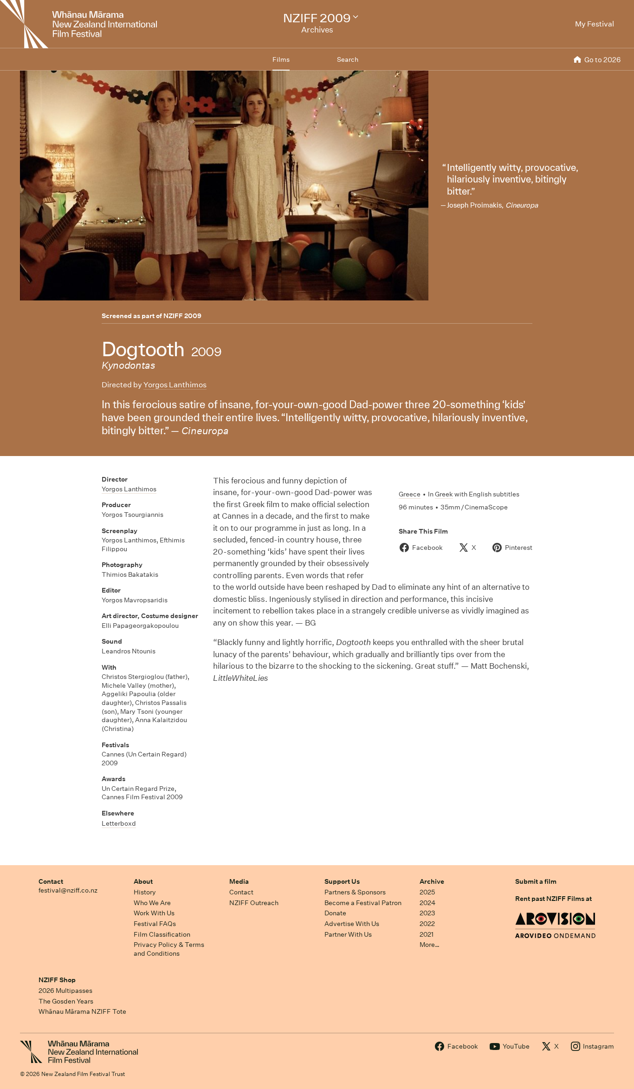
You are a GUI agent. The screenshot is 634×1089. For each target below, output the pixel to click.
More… (430, 944)
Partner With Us (348, 934)
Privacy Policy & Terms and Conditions (169, 949)
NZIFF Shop (57, 980)
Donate (335, 913)
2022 (427, 923)
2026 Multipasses (65, 990)
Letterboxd (119, 823)
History (145, 892)
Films (281, 59)
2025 (427, 892)
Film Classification (162, 934)
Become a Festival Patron (362, 903)
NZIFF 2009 (182, 316)
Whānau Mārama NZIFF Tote (82, 1011)
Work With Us (154, 913)
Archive (432, 881)
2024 (427, 903)
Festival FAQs (155, 923)
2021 (426, 934)
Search (347, 59)
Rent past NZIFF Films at (553, 898)
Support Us (342, 881)
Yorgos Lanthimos (175, 384)
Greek (444, 494)
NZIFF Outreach (253, 903)
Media (239, 881)
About (143, 881)
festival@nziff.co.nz (68, 890)
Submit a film (535, 881)
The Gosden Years (66, 1001)
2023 (427, 913)
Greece (410, 494)
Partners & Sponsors (355, 892)
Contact (51, 881)
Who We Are (152, 903)
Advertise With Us (351, 923)
